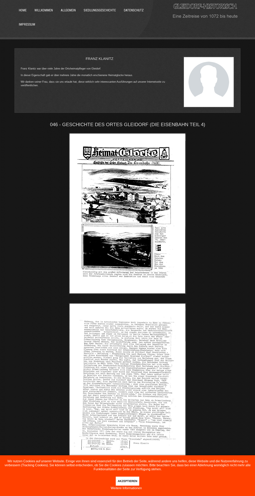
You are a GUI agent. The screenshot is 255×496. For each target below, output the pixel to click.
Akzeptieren (127, 481)
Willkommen (43, 10)
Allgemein (68, 10)
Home (22, 10)
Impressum (27, 24)
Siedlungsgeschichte (100, 10)
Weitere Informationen (126, 488)
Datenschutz (134, 10)
